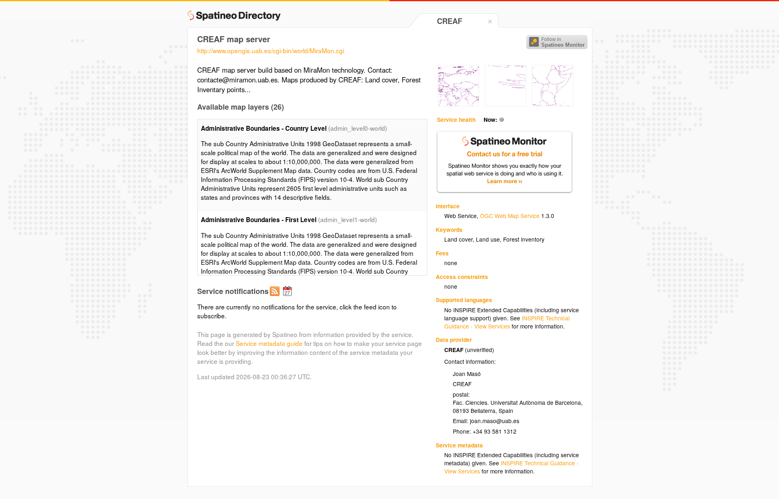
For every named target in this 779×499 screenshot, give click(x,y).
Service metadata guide (269, 343)
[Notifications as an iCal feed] (288, 297)
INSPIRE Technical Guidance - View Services (507, 322)
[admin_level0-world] (458, 104)
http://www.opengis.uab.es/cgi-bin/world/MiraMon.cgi (270, 50)
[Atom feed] (276, 297)
